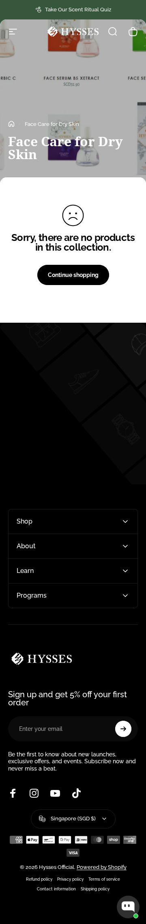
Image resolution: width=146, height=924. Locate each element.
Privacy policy (70, 879)
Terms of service (104, 879)
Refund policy (39, 879)
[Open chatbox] (128, 907)
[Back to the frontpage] (11, 124)
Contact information (56, 888)
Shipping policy (95, 888)
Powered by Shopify (102, 867)
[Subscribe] (123, 729)
